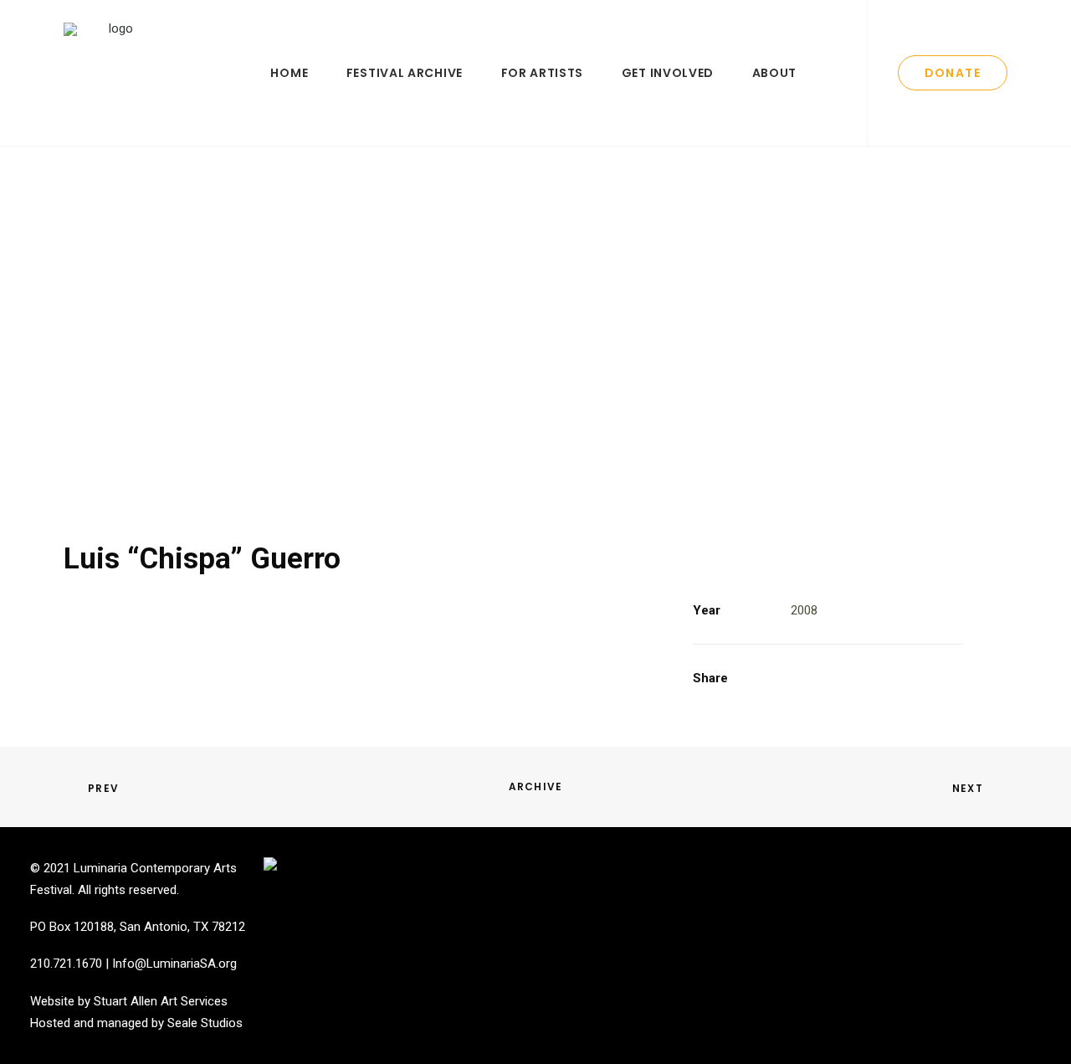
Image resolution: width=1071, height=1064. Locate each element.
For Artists (542, 72)
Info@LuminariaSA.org (174, 963)
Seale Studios (205, 1023)
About (774, 72)
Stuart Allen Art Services (161, 1001)
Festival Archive (404, 72)
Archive (535, 786)
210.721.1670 (66, 963)
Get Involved (668, 72)
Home (289, 72)
